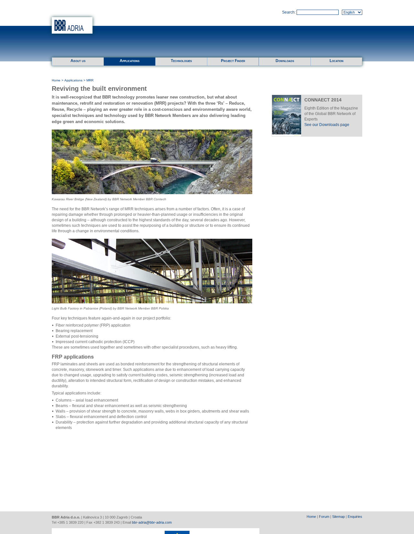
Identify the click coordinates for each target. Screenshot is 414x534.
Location (336, 60)
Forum (324, 516)
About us (78, 60)
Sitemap (338, 516)
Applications (129, 60)
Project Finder (233, 60)
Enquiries (355, 516)
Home (56, 80)
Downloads (285, 60)
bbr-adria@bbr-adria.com (152, 522)
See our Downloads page (326, 124)
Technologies (181, 60)
